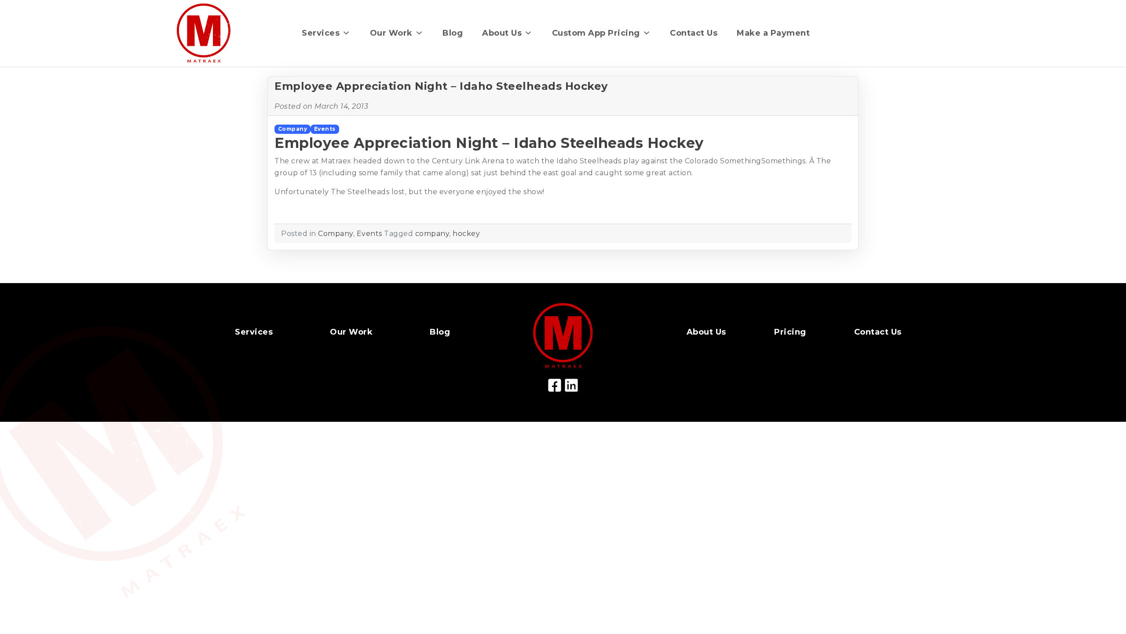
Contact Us (693, 33)
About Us (502, 33)
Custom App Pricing (596, 33)
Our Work (391, 33)
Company (292, 128)
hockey (466, 233)
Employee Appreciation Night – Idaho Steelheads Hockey (441, 86)
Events (325, 128)
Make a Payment (773, 33)
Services (321, 33)
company (432, 233)
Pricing (790, 332)
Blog (452, 33)
